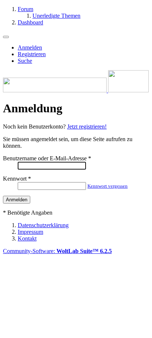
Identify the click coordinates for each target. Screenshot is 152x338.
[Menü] (6, 37)
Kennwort (15, 178)
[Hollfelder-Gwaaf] (76, 90)
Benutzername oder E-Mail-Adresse (45, 158)
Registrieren (32, 54)
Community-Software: (57, 251)
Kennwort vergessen (107, 186)
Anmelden (30, 47)
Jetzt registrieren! (87, 126)
